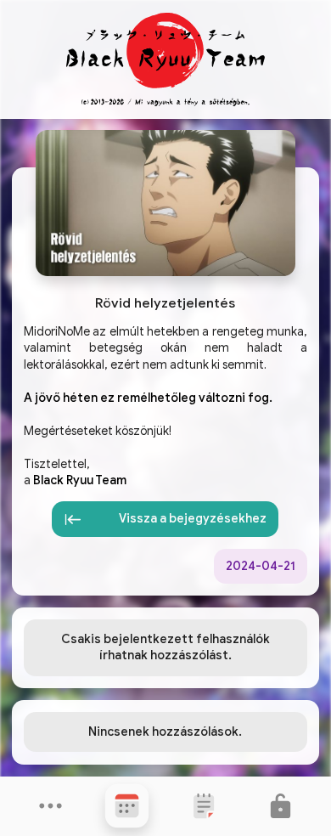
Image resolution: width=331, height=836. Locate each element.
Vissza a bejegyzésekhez (192, 518)
